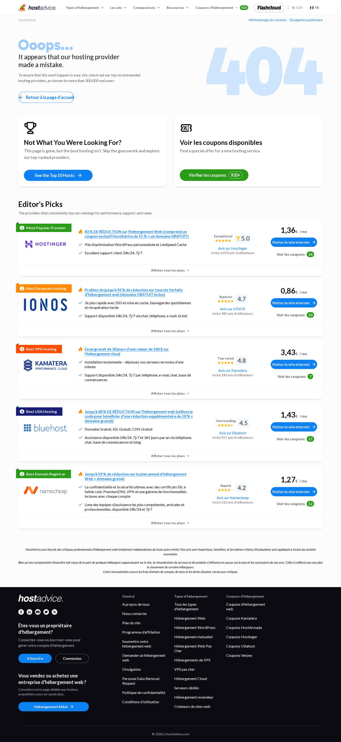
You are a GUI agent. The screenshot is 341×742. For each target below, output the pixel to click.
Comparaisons (144, 8)
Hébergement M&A (51, 706)
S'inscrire (35, 658)
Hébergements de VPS (192, 660)
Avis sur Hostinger (232, 248)
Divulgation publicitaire (306, 20)
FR (317, 8)
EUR (297, 8)
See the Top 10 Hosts (54, 175)
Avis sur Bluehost (232, 433)
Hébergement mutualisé (193, 636)
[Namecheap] (45, 490)
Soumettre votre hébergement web (136, 643)
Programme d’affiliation (141, 632)
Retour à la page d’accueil (50, 97)
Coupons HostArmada (244, 627)
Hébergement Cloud (190, 678)
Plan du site (131, 623)
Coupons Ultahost (240, 646)
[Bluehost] (45, 427)
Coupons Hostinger (241, 636)
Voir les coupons (294, 254)
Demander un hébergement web (143, 657)
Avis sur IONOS (232, 309)
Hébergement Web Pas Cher (193, 648)
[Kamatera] (45, 365)
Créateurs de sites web (192, 706)
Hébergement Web (189, 618)
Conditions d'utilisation (140, 702)
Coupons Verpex (239, 655)
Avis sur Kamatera (232, 370)
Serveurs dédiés (186, 688)
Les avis (116, 8)
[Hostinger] (45, 244)
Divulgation (131, 669)
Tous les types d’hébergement (186, 606)
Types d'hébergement (82, 8)
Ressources (175, 8)
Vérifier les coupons (214, 175)
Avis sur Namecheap (233, 497)
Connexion (72, 658)
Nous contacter (134, 613)
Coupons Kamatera (241, 618)
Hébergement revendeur (193, 697)
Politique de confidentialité (143, 692)
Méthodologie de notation (268, 20)
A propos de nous (136, 604)
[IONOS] (45, 304)
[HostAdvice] (37, 7)
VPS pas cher (184, 669)
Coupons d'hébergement (221, 8)
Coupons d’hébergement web (245, 606)
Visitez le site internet (291, 242)
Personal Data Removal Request (140, 680)
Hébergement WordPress (195, 627)
